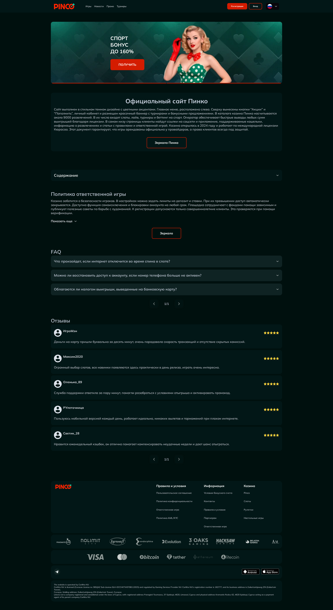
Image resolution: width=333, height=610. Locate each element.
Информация (214, 486)
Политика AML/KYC (167, 518)
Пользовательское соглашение (174, 492)
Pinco (247, 492)
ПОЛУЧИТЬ (127, 64)
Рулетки (248, 509)
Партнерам (210, 518)
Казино (249, 486)
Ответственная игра (167, 509)
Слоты (247, 501)
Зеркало (166, 233)
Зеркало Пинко (166, 143)
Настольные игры (254, 518)
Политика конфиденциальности (174, 501)
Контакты (209, 501)
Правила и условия (171, 486)
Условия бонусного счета (218, 492)
